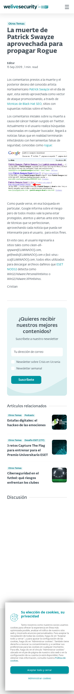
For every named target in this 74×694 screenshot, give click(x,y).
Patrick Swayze (39, 89)
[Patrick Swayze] (37, 174)
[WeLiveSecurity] (26, 6)
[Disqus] (37, 551)
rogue (48, 145)
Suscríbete (26, 379)
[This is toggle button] (67, 6)
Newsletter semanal (29, 368)
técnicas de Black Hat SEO (24, 104)
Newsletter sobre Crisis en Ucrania (38, 362)
